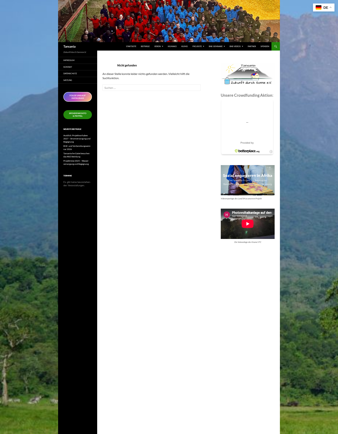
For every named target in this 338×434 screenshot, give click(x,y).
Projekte (197, 46)
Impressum (68, 60)
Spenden (265, 46)
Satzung (67, 80)
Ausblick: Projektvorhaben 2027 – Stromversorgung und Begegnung (76, 138)
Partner (252, 46)
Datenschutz (70, 73)
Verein (157, 46)
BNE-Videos (235, 46)
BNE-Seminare (216, 46)
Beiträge (145, 46)
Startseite (131, 46)
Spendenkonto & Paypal (77, 114)
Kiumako (172, 46)
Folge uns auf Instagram (78, 96)
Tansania (69, 46)
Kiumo (184, 46)
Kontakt (67, 67)
